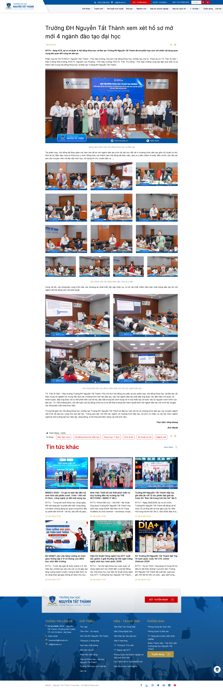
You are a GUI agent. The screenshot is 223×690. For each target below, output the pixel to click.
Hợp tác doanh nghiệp (159, 9)
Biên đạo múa (63, 437)
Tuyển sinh (98, 9)
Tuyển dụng (208, 9)
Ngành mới (161, 437)
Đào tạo (129, 9)
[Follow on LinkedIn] (169, 685)
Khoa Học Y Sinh (111, 437)
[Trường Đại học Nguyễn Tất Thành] (23, 6)
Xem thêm (168, 447)
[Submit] (203, 2)
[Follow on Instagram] (153, 685)
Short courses (160, 2)
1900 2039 (52, 636)
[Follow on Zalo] (147, 685)
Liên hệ (218, 9)
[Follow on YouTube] (175, 685)
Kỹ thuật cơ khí (144, 437)
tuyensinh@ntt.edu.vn (58, 640)
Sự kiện (195, 9)
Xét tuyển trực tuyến (115, 9)
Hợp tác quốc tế (178, 9)
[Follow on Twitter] (158, 685)
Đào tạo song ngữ (180, 2)
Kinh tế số (128, 437)
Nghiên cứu (141, 9)
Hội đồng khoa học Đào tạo (87, 437)
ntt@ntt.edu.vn (55, 644)
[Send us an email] (164, 685)
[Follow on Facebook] (141, 685)
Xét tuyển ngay (140, 2)
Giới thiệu (86, 9)
